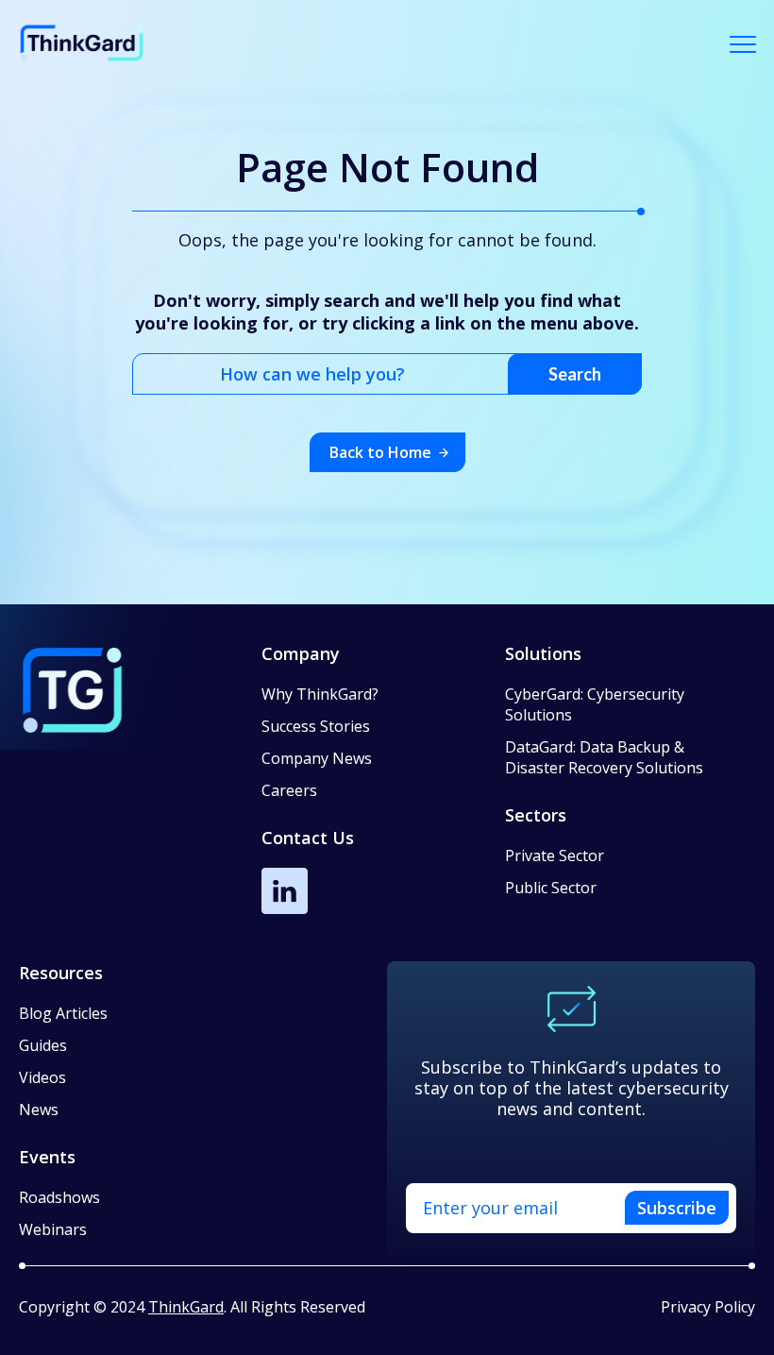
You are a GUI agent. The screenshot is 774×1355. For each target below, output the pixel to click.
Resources (61, 972)
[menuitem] (619, 714)
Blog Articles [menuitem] (63, 1013)
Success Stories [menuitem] (315, 726)
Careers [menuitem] (289, 790)
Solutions (543, 653)
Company (300, 653)
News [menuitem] (39, 1109)
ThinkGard (186, 1306)
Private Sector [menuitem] (554, 855)
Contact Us (307, 837)
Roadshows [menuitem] (59, 1197)
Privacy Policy (708, 1306)
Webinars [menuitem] (53, 1229)
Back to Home (380, 452)
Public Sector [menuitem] (551, 887)
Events (47, 1156)
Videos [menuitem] (42, 1077)
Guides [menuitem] (43, 1045)
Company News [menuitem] (316, 758)
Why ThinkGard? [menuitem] (320, 694)
